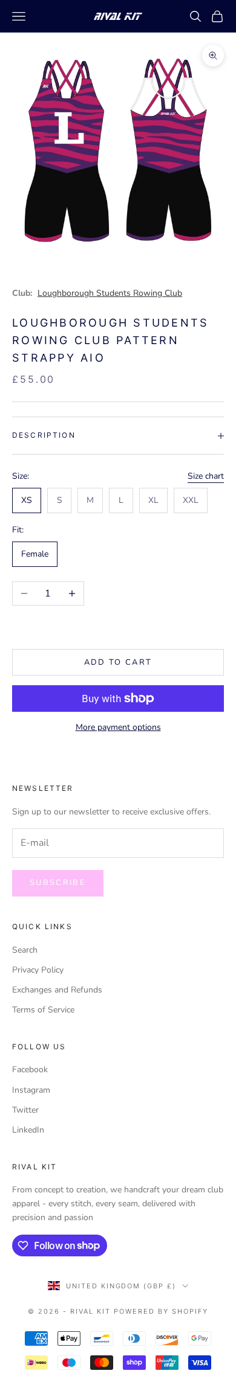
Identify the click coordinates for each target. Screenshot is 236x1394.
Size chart (206, 476)
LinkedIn (28, 1130)
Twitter (25, 1110)
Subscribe (58, 882)
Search (25, 950)
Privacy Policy (38, 970)
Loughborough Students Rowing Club (110, 293)
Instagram (31, 1090)
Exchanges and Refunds (57, 990)
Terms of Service (43, 1009)
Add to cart (118, 662)
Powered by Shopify (161, 1311)
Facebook (30, 1069)
